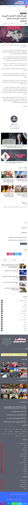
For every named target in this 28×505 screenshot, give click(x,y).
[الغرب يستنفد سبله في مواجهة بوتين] (23, 272)
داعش (16, 433)
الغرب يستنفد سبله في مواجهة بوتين (11, 270)
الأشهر (23, 260)
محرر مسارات (22, 23)
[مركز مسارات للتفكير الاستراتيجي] (19, 2)
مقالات (25, 315)
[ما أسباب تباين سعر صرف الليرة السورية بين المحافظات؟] (23, 364)
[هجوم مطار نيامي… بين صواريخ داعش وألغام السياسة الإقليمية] (5, 386)
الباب (10, 429)
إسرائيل (17, 429)
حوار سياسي (21, 433)
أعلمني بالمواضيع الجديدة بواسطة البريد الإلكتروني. (17, 240)
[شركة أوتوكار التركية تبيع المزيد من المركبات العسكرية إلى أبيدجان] (23, 370)
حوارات (24, 324)
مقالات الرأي (23, 311)
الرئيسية (24, 10)
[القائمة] (1, 3)
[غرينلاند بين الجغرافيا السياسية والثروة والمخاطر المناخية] (21, 174)
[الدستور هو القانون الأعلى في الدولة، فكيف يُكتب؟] (23, 278)
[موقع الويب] (17, 128)
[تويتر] (14, 128)
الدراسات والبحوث (18, 10)
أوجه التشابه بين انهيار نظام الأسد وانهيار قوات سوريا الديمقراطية (22, 195)
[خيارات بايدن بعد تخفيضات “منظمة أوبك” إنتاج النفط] (14, 364)
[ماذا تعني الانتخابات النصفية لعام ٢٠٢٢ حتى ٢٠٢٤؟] (23, 284)
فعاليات (24, 328)
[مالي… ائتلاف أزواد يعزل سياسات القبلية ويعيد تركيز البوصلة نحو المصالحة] (7, 188)
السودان (6, 429)
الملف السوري (10, 431)
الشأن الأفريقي (23, 431)
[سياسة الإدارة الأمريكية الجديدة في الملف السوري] (23, 375)
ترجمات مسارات (23, 313)
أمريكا (21, 429)
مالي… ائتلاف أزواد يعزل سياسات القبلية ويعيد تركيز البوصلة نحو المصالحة (8, 195)
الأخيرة (14, 260)
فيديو (25, 321)
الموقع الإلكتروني (24, 232)
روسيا (12, 433)
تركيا (5, 431)
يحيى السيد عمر (18, 435)
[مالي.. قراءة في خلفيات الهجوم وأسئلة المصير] (23, 386)
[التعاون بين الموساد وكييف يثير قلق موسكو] (14, 370)
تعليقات (4, 260)
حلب (25, 433)
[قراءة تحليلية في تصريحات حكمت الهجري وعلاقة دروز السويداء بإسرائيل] (14, 396)
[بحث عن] (26, 3)
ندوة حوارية (24, 435)
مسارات (4, 433)
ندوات (25, 330)
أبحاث (25, 309)
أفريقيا (25, 429)
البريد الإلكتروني (24, 227)
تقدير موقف (24, 306)
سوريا (9, 433)
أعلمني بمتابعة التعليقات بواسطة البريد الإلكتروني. (17, 237)
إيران (13, 429)
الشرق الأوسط (17, 431)
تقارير (25, 302)
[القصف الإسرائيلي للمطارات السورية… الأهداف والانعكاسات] (23, 289)
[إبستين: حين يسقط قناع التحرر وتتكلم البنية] (14, 386)
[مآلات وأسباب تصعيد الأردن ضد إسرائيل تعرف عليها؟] (5, 364)
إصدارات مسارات (22, 319)
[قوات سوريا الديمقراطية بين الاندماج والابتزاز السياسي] (5, 396)
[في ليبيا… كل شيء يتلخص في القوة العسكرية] (5, 370)
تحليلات (24, 304)
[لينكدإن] (12, 128)
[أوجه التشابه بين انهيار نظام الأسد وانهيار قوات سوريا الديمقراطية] (21, 188)
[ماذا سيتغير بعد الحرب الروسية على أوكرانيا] (14, 375)
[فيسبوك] (16, 128)
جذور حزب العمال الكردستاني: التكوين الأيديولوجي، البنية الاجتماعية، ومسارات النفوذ (7, 180)
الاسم (25, 222)
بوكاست (24, 326)
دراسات (24, 317)
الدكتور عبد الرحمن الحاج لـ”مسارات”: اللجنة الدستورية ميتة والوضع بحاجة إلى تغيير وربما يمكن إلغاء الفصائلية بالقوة (9, 266)
